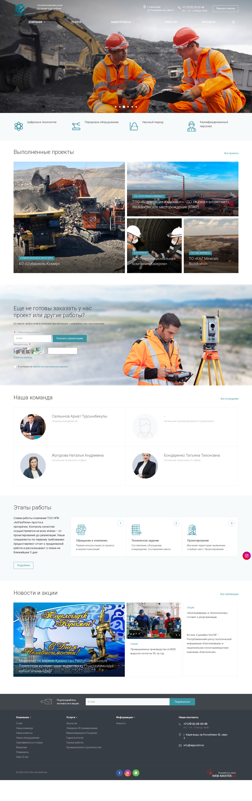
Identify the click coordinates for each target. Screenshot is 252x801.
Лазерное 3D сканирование (82, 728)
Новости (171, 22)
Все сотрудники (229, 398)
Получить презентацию (69, 338)
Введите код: (22, 344)
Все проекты (231, 153)
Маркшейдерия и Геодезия (81, 733)
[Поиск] (233, 22)
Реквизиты (22, 752)
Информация (124, 717)
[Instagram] (127, 772)
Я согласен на (43, 366)
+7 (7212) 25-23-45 (193, 7)
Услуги (76, 22)
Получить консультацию (77, 75)
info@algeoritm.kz (194, 745)
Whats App (136, 772)
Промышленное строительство (83, 747)
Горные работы (74, 742)
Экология (71, 723)
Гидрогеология (74, 737)
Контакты (208, 22)
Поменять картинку (23, 357)
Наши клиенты (24, 733)
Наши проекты (121, 22)
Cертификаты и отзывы (29, 742)
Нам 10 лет (22, 757)
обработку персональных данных (50, 366)
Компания (36, 22)
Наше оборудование (27, 737)
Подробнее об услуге (41, 75)
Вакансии (21, 747)
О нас (19, 723)
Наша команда (24, 728)
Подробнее (23, 565)
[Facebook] (119, 772)
